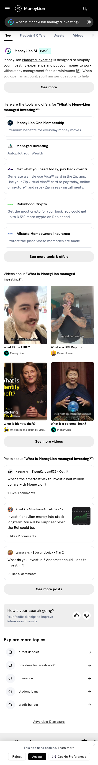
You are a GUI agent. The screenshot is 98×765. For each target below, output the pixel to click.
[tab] (8, 36)
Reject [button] (17, 757)
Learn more (66, 748)
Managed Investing (37, 60)
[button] (69, 756)
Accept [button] (37, 757)
